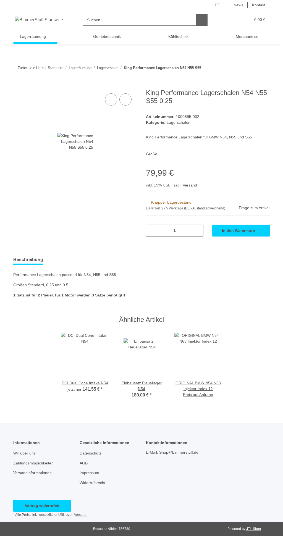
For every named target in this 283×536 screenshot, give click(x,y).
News (238, 5)
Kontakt (258, 5)
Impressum (89, 473)
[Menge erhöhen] (197, 230)
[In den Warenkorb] (17, 86)
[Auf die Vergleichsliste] (111, 99)
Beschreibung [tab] (28, 259)
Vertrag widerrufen (42, 505)
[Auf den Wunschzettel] (125, 99)
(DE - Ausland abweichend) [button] (204, 208)
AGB (84, 463)
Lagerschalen (178, 122)
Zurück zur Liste (31, 68)
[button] (225, 19)
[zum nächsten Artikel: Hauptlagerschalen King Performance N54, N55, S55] (264, 68)
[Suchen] (202, 20)
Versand (190, 185)
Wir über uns (24, 453)
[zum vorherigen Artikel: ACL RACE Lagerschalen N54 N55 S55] (252, 68)
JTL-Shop (253, 529)
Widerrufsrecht (92, 482)
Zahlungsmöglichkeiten (33, 463)
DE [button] (217, 5)
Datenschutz (90, 453)
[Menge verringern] (152, 230)
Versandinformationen (32, 473)
